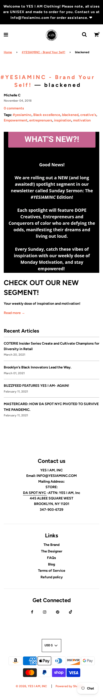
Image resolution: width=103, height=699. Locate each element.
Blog (51, 564)
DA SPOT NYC (35, 493)
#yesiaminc (22, 115)
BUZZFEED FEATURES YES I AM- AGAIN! (36, 386)
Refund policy (51, 577)
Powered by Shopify (70, 686)
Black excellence (46, 115)
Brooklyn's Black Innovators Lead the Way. (37, 367)
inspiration (62, 120)
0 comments (14, 108)
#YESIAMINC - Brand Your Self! (43, 52)
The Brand (52, 545)
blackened (70, 115)
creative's (88, 115)
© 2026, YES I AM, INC (31, 686)
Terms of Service (51, 570)
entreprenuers (40, 120)
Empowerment (16, 120)
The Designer (51, 551)
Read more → (14, 313)
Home (8, 52)
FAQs (51, 558)
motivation (82, 120)
